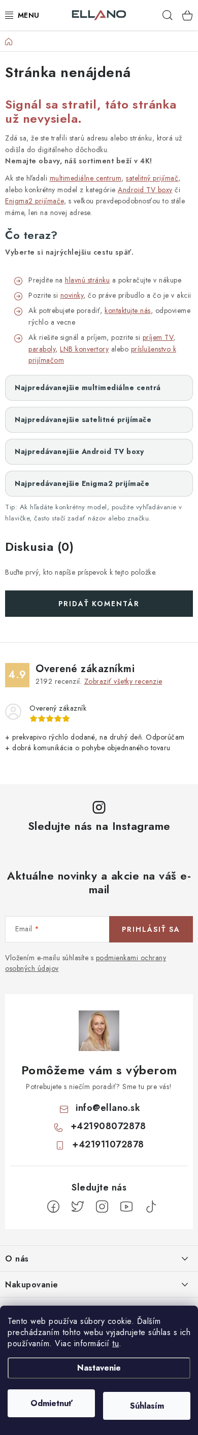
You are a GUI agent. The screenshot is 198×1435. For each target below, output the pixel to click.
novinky (72, 295)
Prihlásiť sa (151, 929)
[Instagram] (102, 1207)
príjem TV (158, 337)
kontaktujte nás (128, 310)
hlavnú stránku (87, 280)
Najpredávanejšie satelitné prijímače (83, 419)
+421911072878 (108, 1144)
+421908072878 (108, 1126)
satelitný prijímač (152, 178)
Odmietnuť (51, 1403)
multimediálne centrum (86, 178)
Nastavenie (99, 1368)
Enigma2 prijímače (34, 201)
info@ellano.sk (108, 1107)
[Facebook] (53, 1207)
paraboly (41, 349)
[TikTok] (151, 1207)
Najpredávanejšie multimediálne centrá (88, 387)
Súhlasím (147, 1406)
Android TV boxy (145, 190)
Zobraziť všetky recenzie (123, 681)
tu (115, 1343)
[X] (78, 1207)
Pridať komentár (99, 604)
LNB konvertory (84, 349)
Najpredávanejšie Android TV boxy (79, 451)
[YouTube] (126, 1207)
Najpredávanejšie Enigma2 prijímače (82, 483)
